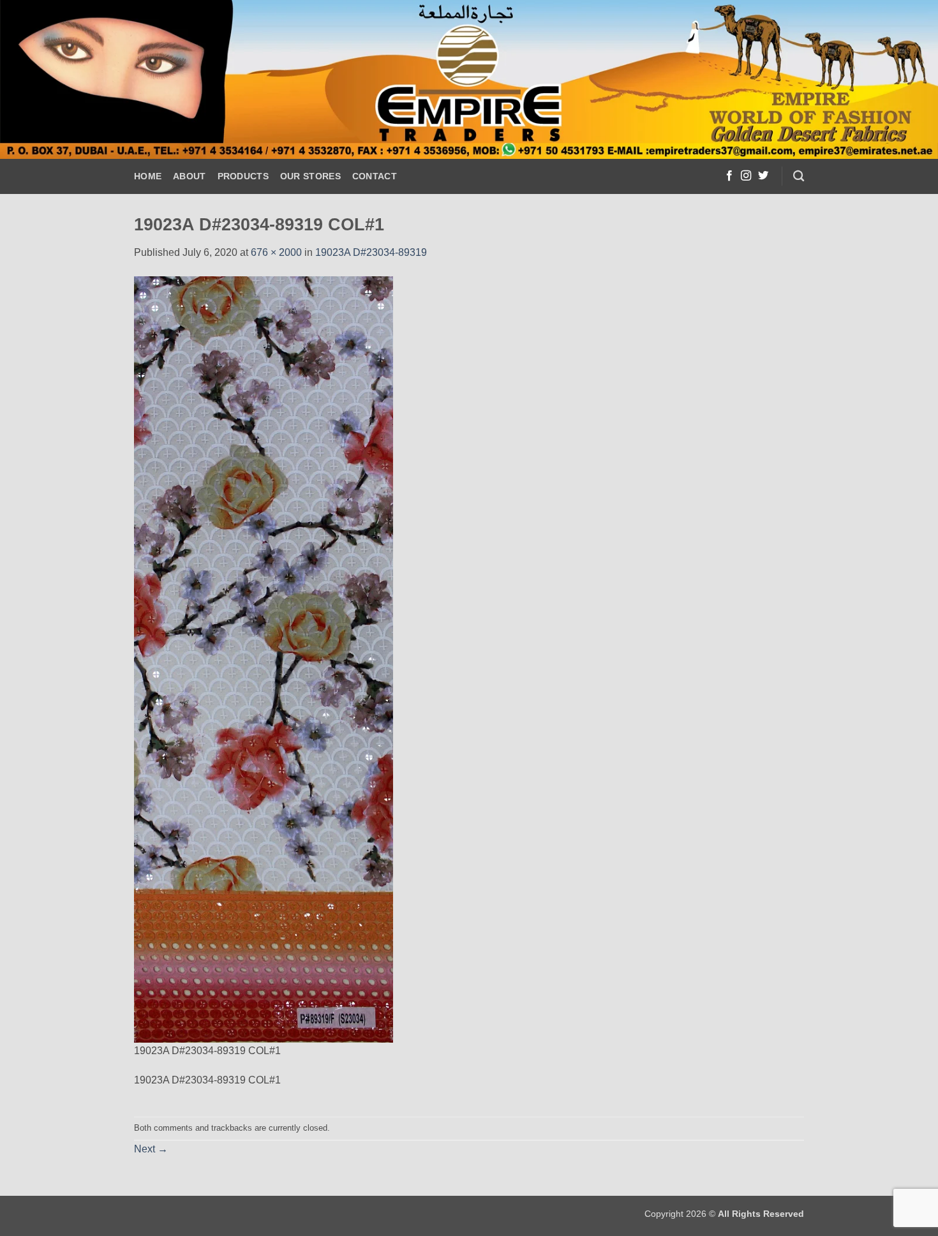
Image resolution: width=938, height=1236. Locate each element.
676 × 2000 (276, 252)
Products (243, 176)
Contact (374, 176)
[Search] (798, 176)
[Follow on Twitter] (763, 176)
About (189, 176)
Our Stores (310, 176)
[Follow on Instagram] (746, 176)
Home (147, 176)
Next (151, 1148)
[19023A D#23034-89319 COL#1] (263, 658)
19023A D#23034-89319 (371, 252)
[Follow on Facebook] (729, 176)
